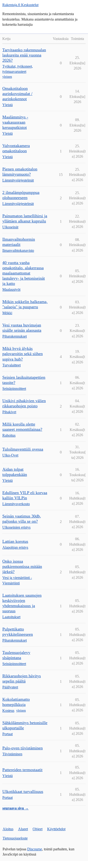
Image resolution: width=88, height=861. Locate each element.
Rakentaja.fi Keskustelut (20, 5)
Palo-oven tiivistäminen (22, 748)
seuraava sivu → (15, 808)
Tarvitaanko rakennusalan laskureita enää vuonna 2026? (24, 55)
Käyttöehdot (56, 829)
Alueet (23, 829)
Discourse (34, 849)
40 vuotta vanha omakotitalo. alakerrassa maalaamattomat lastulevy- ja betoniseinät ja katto (23, 273)
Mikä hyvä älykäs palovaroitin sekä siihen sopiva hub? (22, 353)
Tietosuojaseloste (15, 838)
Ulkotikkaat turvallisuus (22, 791)
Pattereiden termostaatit (22, 769)
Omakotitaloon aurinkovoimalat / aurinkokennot (17, 93)
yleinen (7, 76)
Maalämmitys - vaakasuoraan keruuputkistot (15, 122)
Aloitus (8, 829)
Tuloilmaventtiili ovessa (22, 449)
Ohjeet (37, 829)
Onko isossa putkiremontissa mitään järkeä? (22, 566)
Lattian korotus (15, 541)
